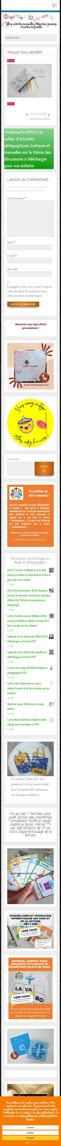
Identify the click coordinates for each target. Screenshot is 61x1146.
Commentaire (16, 198)
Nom (11, 242)
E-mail (12, 256)
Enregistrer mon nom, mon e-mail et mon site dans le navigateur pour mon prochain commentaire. (29, 291)
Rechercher (13, 459)
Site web (12, 269)
